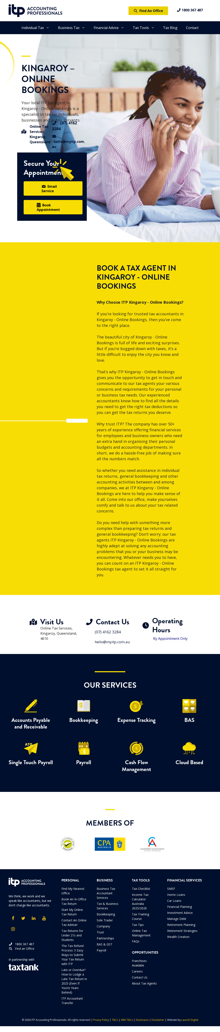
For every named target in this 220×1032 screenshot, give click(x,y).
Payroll (101, 950)
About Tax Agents (144, 983)
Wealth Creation (178, 937)
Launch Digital (189, 1020)
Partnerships (105, 938)
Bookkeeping (106, 914)
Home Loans (176, 895)
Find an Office (23, 949)
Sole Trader (105, 920)
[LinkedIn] (33, 918)
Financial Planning (179, 907)
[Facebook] (13, 918)
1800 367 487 (192, 10)
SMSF (171, 889)
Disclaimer (157, 1020)
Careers (137, 971)
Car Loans (174, 901)
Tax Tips (138, 925)
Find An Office (150, 10)
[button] (53, 188)
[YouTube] (44, 918)
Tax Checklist (141, 889)
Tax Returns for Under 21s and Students (72, 935)
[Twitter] (23, 918)
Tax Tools (141, 27)
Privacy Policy (101, 1020)
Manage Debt (176, 919)
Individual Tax (32, 27)
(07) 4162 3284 (108, 631)
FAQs (135, 941)
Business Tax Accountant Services (106, 893)
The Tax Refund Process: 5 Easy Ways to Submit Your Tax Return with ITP (72, 955)
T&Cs (115, 1020)
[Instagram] (13, 929)
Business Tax (68, 27)
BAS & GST (104, 944)
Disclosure (142, 1020)
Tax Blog (170, 27)
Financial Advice (106, 27)
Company (103, 926)
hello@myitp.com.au (68, 144)
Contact (192, 27)
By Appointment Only (170, 638)
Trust (100, 932)
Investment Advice (180, 913)
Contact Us (139, 977)
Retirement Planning (181, 925)
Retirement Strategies (182, 931)
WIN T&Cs (127, 1020)
